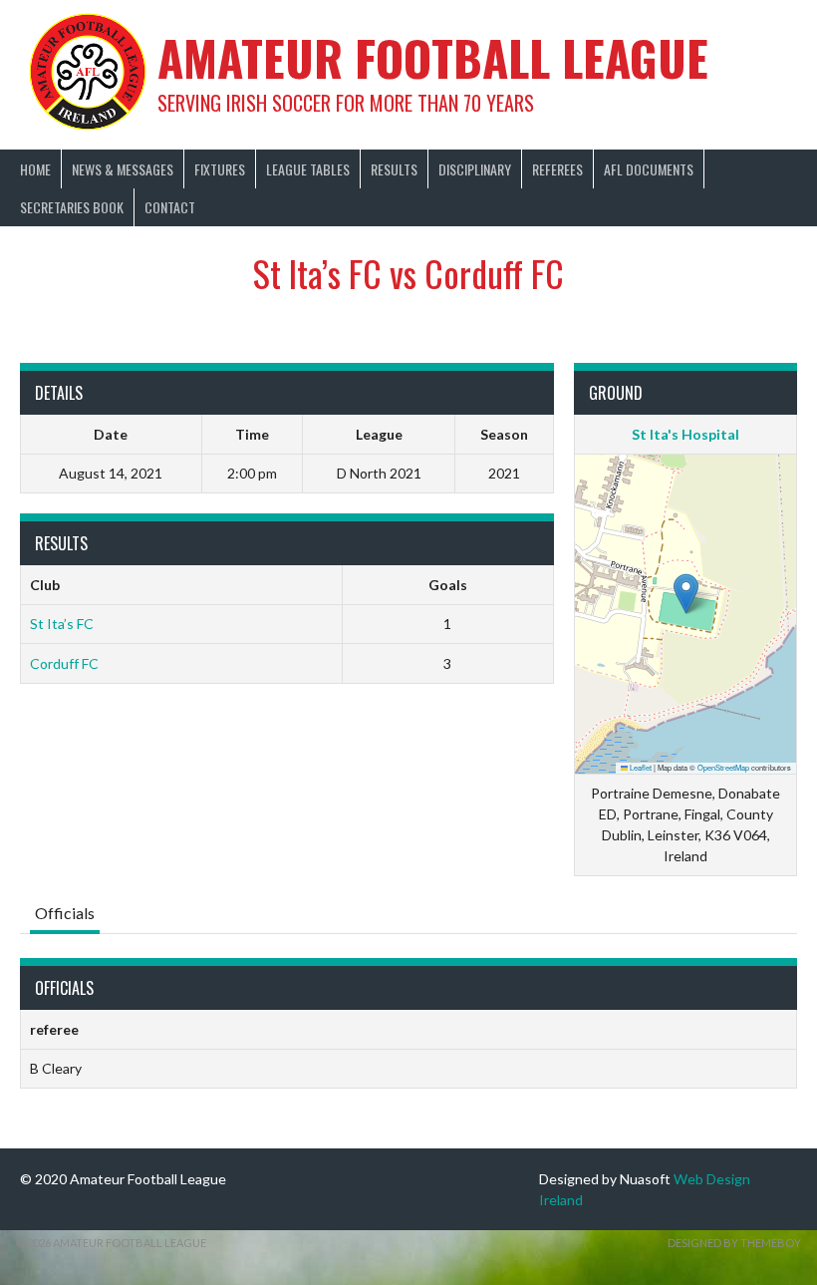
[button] (686, 593)
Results (394, 169)
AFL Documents (648, 169)
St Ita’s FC (62, 623)
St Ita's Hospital (685, 434)
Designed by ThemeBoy (734, 1242)
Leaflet (640, 767)
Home (35, 169)
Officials (65, 912)
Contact (169, 206)
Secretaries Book (72, 206)
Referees (557, 169)
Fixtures (219, 169)
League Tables (308, 169)
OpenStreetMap (723, 767)
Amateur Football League (432, 57)
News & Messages (122, 169)
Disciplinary (474, 169)
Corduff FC (64, 663)
